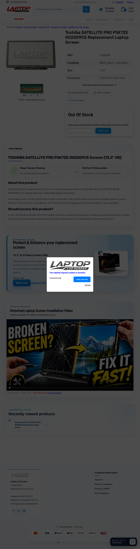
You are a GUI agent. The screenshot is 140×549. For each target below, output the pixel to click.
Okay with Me (82, 279)
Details (88, 285)
